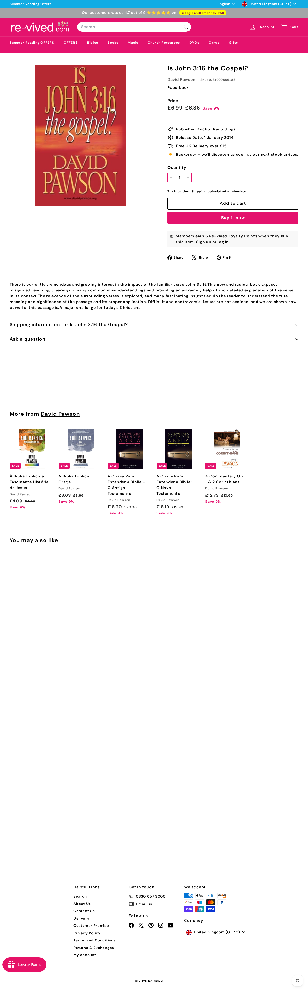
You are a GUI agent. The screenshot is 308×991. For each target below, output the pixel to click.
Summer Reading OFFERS (32, 42)
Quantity (176, 167)
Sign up (203, 241)
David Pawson (181, 79)
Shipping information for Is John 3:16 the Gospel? (69, 325)
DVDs (194, 42)
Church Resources (164, 42)
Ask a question (27, 339)
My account (84, 955)
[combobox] (134, 27)
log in (223, 241)
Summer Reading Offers (31, 4)
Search (80, 896)
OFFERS (70, 42)
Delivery (81, 918)
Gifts (233, 42)
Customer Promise (91, 925)
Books (113, 42)
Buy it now (233, 218)
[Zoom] (80, 135)
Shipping (199, 191)
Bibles (92, 42)
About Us (82, 903)
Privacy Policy (87, 933)
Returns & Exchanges (93, 947)
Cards (214, 42)
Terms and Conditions (94, 940)
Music (133, 42)
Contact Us (84, 911)
